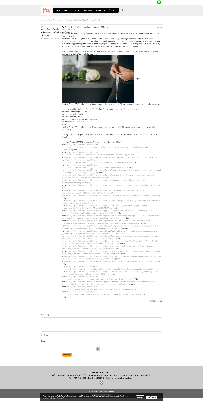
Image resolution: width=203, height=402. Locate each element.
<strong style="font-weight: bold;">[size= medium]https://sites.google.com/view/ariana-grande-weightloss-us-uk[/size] (113, 185)
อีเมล (44, 341)
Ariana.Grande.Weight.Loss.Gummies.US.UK (82, 20)
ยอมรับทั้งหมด (151, 397)
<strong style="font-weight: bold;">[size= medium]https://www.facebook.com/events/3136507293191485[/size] (110, 157)
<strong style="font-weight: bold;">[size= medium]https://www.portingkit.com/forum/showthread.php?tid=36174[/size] (113, 261)
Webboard (100, 10)
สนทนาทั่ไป (59, 20)
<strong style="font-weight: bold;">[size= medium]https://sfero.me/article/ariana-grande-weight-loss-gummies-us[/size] (113, 195)
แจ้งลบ (159, 27)
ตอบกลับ (68, 355)
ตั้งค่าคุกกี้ (140, 397)
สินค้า (65, 10)
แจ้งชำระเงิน (112, 10)
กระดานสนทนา (47, 20)
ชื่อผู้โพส (45, 335)
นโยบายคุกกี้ (60, 398)
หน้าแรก (57, 10)
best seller (88, 10)
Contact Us (75, 10)
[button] (122, 10)
